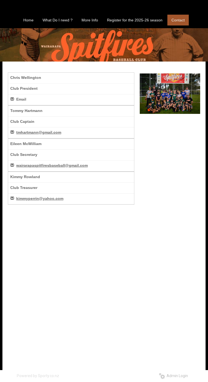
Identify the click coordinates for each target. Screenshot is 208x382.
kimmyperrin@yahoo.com (39, 198)
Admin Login (176, 376)
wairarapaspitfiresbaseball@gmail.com (52, 165)
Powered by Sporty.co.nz (38, 376)
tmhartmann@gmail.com (38, 132)
